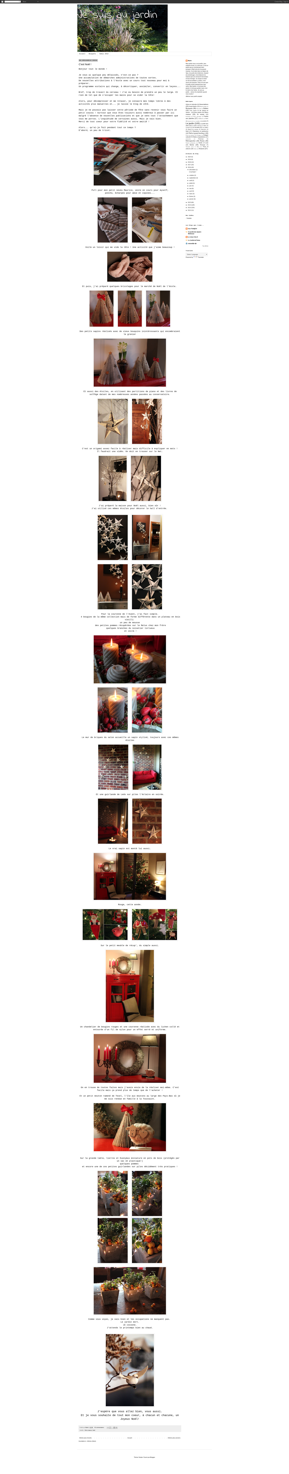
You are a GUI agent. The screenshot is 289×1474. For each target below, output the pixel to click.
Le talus (204, 125)
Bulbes (205, 108)
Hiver (206, 118)
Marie (190, 60)
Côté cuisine (193, 110)
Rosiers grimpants (190, 143)
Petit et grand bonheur (197, 133)
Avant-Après (193, 106)
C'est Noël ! (85, 64)
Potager (199, 135)
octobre (191, 175)
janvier (191, 199)
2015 (189, 202)
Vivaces (201, 149)
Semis (192, 145)
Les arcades (196, 127)
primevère (188, 139)
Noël (94, 1430)
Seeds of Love (203, 143)
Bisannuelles (203, 106)
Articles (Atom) (91, 1441)
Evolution (188, 116)
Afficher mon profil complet (194, 96)
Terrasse (202, 145)
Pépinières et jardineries (200, 131)
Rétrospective (191, 141)
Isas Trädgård (192, 228)
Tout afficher (205, 246)
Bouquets (92, 54)
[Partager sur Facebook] (114, 1428)
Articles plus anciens (174, 1438)
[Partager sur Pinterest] (116, 1428)
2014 (189, 205)
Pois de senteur (190, 135)
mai (190, 188)
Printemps (201, 139)
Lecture (188, 127)
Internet (190, 121)
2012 (189, 210)
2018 (189, 162)
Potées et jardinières (199, 137)
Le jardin (190, 123)
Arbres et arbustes (191, 104)
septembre (192, 178)
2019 (189, 159)
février (191, 196)
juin (190, 186)
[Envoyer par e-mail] (108, 1428)
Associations (203, 104)
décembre (192, 169)
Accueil (82, 54)
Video (195, 148)
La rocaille (196, 121)
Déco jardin (197, 112)
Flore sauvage (197, 116)
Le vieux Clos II (193, 237)
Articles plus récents (85, 1438)
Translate (201, 257)
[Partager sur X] (112, 1428)
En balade (200, 114)
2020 (189, 157)
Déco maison (88, 1430)
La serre (203, 121)
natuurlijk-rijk (192, 243)
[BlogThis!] (110, 1428)
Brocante (199, 108)
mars (191, 193)
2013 (189, 207)
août (190, 180)
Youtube (189, 218)
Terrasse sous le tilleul (192, 146)
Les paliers (205, 127)
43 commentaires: (99, 1427)
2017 (189, 165)
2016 (189, 167)
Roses (202, 141)
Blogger (152, 1457)
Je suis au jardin (117, 15)
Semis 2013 (103, 54)
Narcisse (203, 129)
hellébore (200, 118)
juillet (191, 183)
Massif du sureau (193, 129)
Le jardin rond (195, 125)
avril (190, 191)
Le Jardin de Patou (194, 240)
